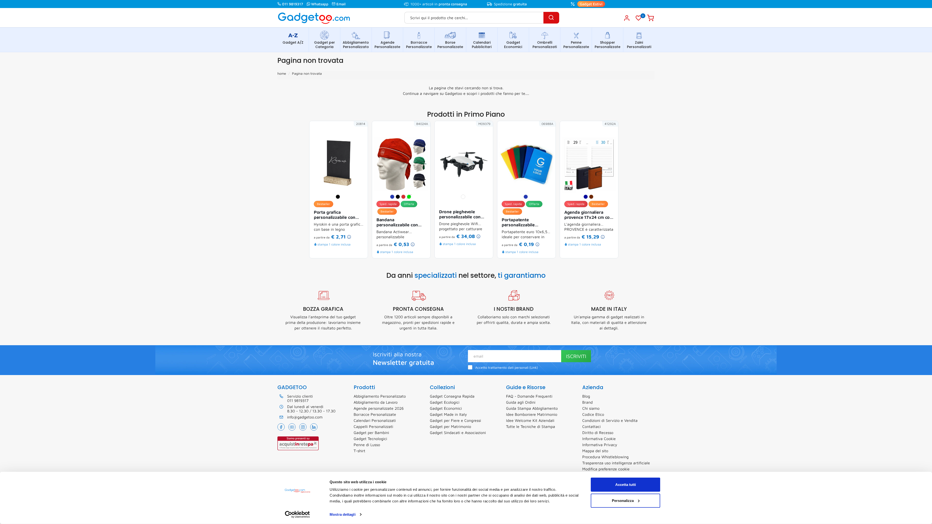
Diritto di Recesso (597, 432)
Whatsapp (319, 4)
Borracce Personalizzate (419, 44)
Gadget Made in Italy (448, 414)
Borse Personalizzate (450, 44)
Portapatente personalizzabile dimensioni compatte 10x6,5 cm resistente (523, 222)
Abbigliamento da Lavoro (376, 402)
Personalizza (623, 500)
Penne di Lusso (367, 444)
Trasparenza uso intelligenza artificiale (616, 463)
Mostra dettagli (343, 514)
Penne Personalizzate (576, 44)
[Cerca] (551, 18)
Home (281, 73)
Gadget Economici (513, 44)
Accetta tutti (625, 485)
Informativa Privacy (599, 444)
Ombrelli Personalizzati (545, 44)
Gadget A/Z (293, 42)
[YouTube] (292, 427)
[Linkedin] (313, 427)
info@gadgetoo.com (305, 417)
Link (534, 367)
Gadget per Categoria (324, 44)
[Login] (627, 18)
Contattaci (591, 426)
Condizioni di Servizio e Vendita (610, 420)
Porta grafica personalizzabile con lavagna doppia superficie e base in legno (334, 215)
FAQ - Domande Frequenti (529, 396)
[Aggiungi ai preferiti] (357, 132)
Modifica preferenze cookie (606, 469)
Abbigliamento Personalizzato (356, 44)
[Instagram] (303, 427)
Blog (586, 396)
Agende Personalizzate (387, 44)
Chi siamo (590, 408)
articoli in (444, 4)
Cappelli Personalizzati (373, 426)
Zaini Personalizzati (639, 44)
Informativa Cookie (599, 438)
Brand (587, 402)
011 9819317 (292, 4)
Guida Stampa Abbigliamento (532, 408)
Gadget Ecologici (444, 402)
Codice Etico (593, 414)
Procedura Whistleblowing (605, 457)
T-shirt (359, 451)
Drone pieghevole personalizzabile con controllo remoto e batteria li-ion (460, 214)
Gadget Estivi (591, 4)
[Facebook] (281, 427)
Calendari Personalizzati (375, 420)
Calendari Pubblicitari (481, 44)
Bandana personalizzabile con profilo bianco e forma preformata (399, 222)
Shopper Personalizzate (607, 44)
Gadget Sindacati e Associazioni (458, 432)
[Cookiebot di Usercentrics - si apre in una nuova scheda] (297, 514)
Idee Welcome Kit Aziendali (530, 420)
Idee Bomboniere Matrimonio (531, 414)
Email (341, 4)
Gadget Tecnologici (370, 438)
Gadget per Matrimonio (450, 426)
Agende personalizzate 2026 (379, 408)
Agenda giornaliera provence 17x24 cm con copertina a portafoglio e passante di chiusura (588, 215)
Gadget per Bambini (371, 432)
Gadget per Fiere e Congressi (455, 420)
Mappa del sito (595, 451)
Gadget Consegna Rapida (452, 396)
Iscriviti (576, 356)
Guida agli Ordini (520, 402)
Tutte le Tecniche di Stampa (530, 426)
